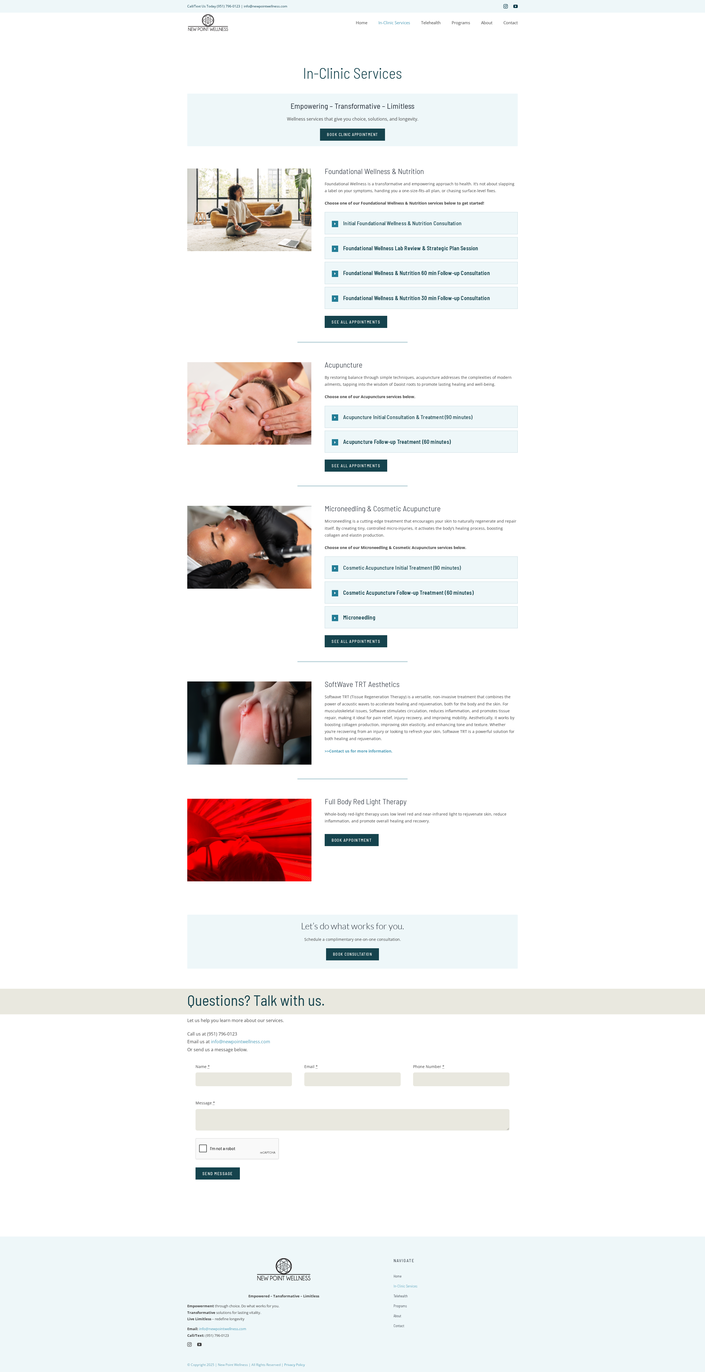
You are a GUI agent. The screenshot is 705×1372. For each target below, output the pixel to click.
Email (311, 1066)
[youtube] (515, 6)
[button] (421, 223)
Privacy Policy (294, 1364)
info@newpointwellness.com (240, 1042)
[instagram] (505, 6)
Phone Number (428, 1066)
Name (203, 1066)
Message (205, 1102)
